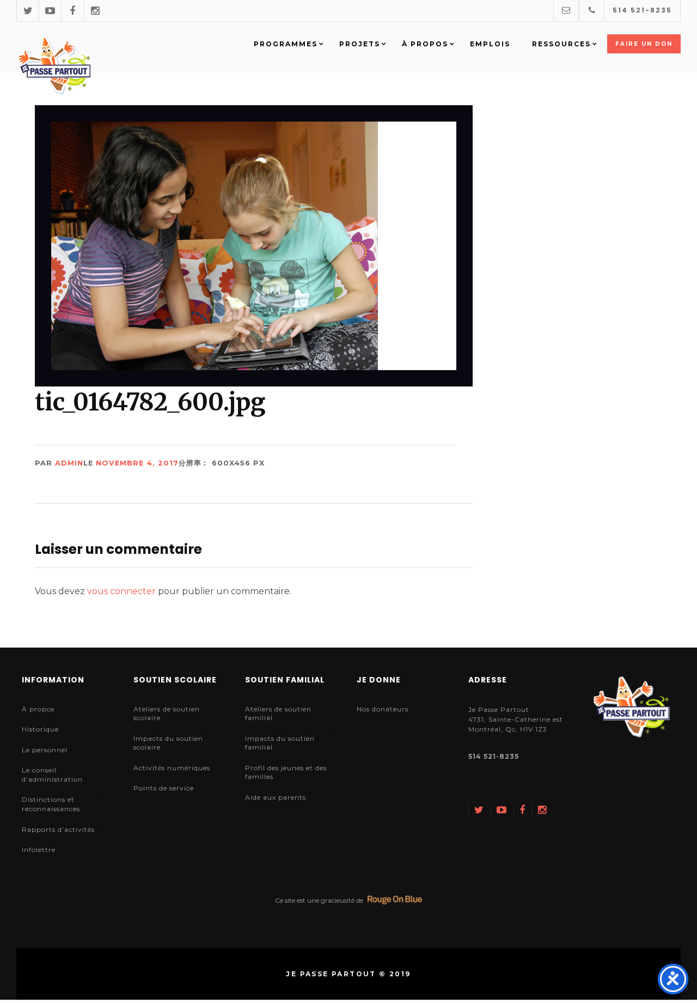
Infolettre (39, 849)
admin (69, 463)
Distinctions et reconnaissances (51, 804)
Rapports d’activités (58, 829)
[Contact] (566, 10)
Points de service (163, 788)
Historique (40, 729)
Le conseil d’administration (52, 774)
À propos (38, 709)
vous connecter (121, 591)
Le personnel (45, 750)
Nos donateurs (382, 709)
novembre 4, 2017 (137, 463)
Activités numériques (171, 768)
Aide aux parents (275, 797)
